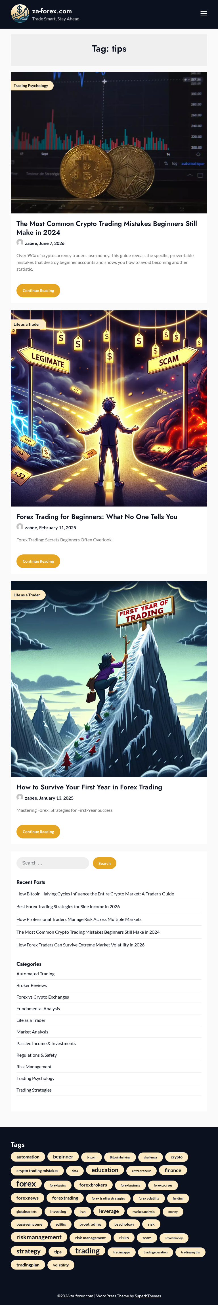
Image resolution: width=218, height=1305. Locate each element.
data (75, 1171)
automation (27, 1156)
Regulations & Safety (36, 1055)
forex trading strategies (108, 1198)
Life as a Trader (30, 1020)
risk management (90, 1237)
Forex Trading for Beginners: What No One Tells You (96, 517)
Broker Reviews (31, 985)
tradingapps (121, 1252)
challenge (150, 1157)
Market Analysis (32, 1031)
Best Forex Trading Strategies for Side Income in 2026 (68, 906)
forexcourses (163, 1185)
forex (26, 1183)
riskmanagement (39, 1236)
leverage (109, 1211)
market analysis (144, 1211)
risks (124, 1237)
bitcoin (91, 1157)
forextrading (65, 1197)
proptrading (90, 1224)
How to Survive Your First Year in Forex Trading (89, 787)
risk (151, 1224)
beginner (63, 1156)
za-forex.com (52, 11)
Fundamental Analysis (38, 1008)
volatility (61, 1264)
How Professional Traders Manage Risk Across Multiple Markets (79, 919)
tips (58, 1251)
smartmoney (174, 1238)
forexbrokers (93, 1184)
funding (178, 1198)
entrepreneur (141, 1171)
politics (61, 1224)
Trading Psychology (35, 1078)
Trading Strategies (34, 1089)
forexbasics (58, 1185)
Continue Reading (38, 290)
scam (147, 1237)
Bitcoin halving (120, 1157)
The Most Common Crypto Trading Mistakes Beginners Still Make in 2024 (106, 228)
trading (87, 1250)
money (173, 1211)
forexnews (27, 1197)
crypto (177, 1156)
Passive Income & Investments (46, 1043)
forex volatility (149, 1198)
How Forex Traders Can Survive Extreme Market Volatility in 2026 (80, 944)
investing (58, 1211)
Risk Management (34, 1066)
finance (173, 1170)
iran (82, 1211)
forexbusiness (130, 1185)
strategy (28, 1251)
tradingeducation (155, 1252)
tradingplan (27, 1264)
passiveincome (29, 1224)
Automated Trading (35, 973)
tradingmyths (190, 1252)
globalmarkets (26, 1211)
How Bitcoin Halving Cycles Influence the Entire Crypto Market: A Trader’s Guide (95, 893)
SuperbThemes (148, 1295)
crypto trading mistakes (37, 1170)
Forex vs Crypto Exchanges (42, 996)
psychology (124, 1224)
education (105, 1169)
